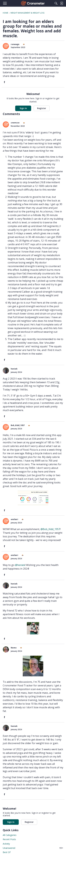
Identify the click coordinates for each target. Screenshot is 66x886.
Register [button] (41, 108)
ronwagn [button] (15, 44)
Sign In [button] (23, 108)
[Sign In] (61, 3)
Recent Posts (9, 839)
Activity (6, 843)
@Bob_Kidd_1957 (50, 529)
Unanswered (33, 848)
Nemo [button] (14, 647)
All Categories (9, 835)
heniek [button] (14, 368)
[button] (6, 46)
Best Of (6, 852)
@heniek (20, 565)
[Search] (56, 3)
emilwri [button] (14, 519)
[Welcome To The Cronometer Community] (33, 3)
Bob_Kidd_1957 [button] (18, 425)
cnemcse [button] (15, 122)
